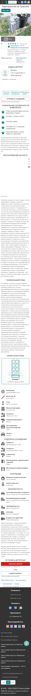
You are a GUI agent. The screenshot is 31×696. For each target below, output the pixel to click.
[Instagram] (16, 626)
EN (13, 682)
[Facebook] (12, 626)
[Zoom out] (29, 161)
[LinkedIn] (19, 626)
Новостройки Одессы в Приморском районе (12, 656)
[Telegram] (22, 2)
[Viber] (25, 2)
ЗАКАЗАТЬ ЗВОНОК (15, 564)
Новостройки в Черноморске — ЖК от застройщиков (13, 667)
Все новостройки (21, 580)
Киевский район (7, 583)
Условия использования (9, 677)
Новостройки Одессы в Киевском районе (12, 645)
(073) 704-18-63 (16, 75)
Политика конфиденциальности (12, 673)
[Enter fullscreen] (29, 167)
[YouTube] (8, 626)
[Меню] (2, 2)
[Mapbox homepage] (4, 196)
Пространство (21, 58)
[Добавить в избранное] (28, 15)
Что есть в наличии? (6, 92)
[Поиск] (10, 2)
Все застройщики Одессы (9, 640)
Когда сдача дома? (25, 92)
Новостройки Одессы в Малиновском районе (13, 651)
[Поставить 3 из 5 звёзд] (13, 44)
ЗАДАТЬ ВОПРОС (15, 573)
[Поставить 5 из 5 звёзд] (18, 44)
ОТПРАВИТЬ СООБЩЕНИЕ (16, 99)
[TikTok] (23, 626)
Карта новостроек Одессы (9, 636)
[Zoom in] (29, 159)
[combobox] (14, 2)
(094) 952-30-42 (15, 598)
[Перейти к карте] (4, 46)
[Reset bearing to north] (29, 164)
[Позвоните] (18, 2)
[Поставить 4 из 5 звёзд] (15, 44)
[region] (15, 177)
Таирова (16, 583)
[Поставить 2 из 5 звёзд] (11, 44)
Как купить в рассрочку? (15, 92)
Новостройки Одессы (7, 580)
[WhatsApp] (28, 2)
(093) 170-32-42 (15, 595)
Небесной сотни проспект (20, 48)
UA (4, 682)
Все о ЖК (6, 10)
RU (8, 682)
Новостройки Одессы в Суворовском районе (13, 662)
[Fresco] (6, 2)
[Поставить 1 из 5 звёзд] (9, 44)
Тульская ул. (15, 46)
